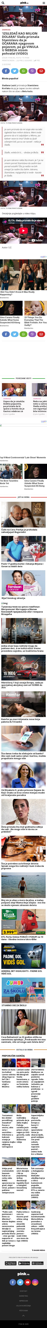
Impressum (23, 1301)
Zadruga (6, 30)
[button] (3, 394)
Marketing (23, 1296)
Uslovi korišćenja (23, 1306)
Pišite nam (23, 1311)
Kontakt (23, 1291)
